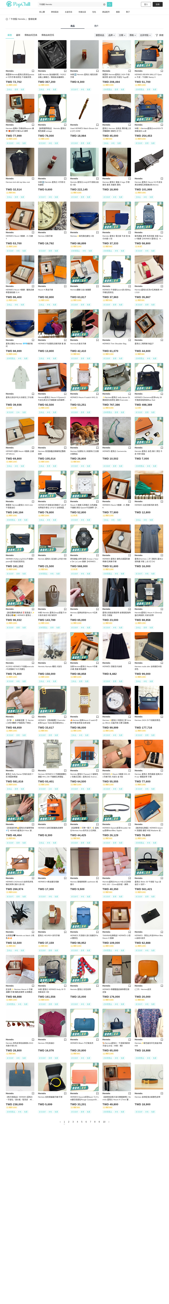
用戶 (96, 26)
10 (104, 1122)
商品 (73, 26)
